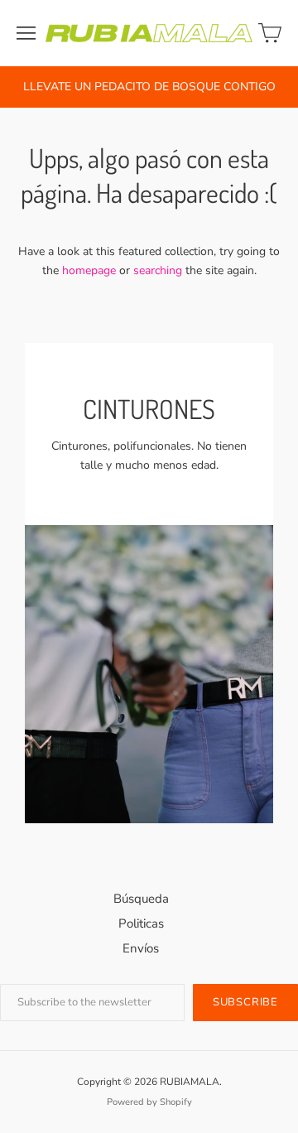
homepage (89, 270)
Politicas (141, 923)
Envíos (141, 948)
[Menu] (26, 33)
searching (157, 270)
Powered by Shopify (149, 1102)
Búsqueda (141, 898)
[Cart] (270, 33)
